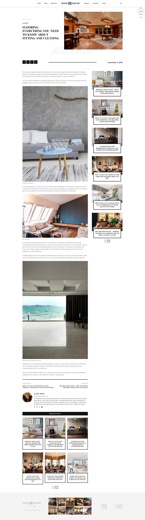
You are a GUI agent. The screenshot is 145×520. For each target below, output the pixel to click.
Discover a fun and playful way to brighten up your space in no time (107, 205)
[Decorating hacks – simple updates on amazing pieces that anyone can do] (107, 222)
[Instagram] (37, 406)
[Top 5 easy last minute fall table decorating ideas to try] (32, 462)
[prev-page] (53, 487)
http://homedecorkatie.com (41, 396)
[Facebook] (24, 62)
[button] (121, 3)
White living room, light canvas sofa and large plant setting (77, 477)
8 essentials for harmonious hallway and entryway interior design (77, 444)
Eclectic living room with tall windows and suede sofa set (55, 477)
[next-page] (56, 487)
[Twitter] (28, 62)
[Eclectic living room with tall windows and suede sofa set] (55, 462)
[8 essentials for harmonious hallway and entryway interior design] (77, 428)
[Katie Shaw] (27, 400)
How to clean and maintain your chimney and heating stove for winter (37, 386)
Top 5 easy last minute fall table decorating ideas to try (33, 478)
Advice (27, 19)
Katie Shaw (39, 394)
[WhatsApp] (35, 62)
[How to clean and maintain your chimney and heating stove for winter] (55, 428)
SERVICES (141, 14)
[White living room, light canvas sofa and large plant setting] (77, 462)
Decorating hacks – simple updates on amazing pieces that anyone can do (107, 233)
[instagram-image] (52, 502)
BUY (141, 17)
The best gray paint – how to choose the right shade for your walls (73, 386)
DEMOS (141, 8)
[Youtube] (42, 406)
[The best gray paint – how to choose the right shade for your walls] (32, 428)
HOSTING (141, 11)
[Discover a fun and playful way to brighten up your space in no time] (107, 193)
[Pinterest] (32, 62)
